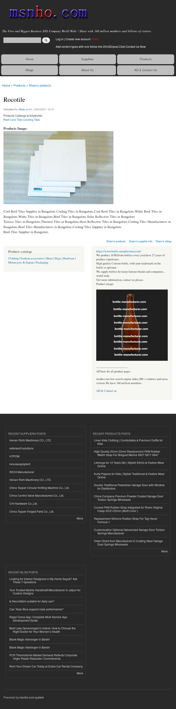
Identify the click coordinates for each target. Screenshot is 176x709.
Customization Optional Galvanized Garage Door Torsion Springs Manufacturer (129, 531)
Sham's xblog (163, 241)
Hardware (68, 258)
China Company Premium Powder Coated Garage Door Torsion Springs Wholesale (128, 497)
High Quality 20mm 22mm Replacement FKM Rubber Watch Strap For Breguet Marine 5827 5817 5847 (127, 452)
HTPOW (14, 456)
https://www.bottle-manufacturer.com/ (118, 251)
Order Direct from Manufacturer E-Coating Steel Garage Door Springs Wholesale (128, 542)
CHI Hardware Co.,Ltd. (23, 503)
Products (146, 59)
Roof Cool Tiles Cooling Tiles (21, 119)
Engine (30, 262)
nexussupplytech (19, 464)
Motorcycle (15, 262)
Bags (58, 258)
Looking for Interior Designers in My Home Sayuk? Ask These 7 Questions (43, 580)
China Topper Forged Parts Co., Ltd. (31, 511)
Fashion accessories (32, 258)
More (80, 518)
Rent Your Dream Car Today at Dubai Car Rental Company (46, 666)
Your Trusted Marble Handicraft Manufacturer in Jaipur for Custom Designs (44, 591)
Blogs (29, 70)
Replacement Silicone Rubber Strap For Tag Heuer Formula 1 (125, 520)
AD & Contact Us (145, 70)
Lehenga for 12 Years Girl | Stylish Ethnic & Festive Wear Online (129, 464)
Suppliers (87, 59)
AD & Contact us (106, 391)
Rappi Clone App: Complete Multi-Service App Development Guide (38, 618)
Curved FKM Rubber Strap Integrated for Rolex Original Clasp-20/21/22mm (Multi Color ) (128, 508)
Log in (59, 39)
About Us (87, 70)
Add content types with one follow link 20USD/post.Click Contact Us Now (101, 46)
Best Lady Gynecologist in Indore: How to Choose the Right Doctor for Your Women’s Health (42, 629)
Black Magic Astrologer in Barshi (29, 639)
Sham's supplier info (140, 241)
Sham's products (40, 85)
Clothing (13, 258)
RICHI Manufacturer (21, 472)
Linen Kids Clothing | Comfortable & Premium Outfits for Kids (128, 441)
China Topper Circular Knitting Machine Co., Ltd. (39, 488)
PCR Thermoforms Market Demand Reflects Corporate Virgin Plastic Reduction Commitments (43, 656)
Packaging (42, 262)
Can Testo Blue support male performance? (36, 609)
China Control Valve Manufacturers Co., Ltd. (36, 495)
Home (29, 59)
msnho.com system (31, 697)
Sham (22, 109)
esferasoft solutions (21, 448)
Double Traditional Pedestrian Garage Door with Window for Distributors (129, 486)
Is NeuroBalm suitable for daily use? (31, 601)
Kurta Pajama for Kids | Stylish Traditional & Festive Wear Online (129, 475)
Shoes (49, 258)
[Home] (46, 12)
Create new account (78, 39)
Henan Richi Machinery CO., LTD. (30, 440)
